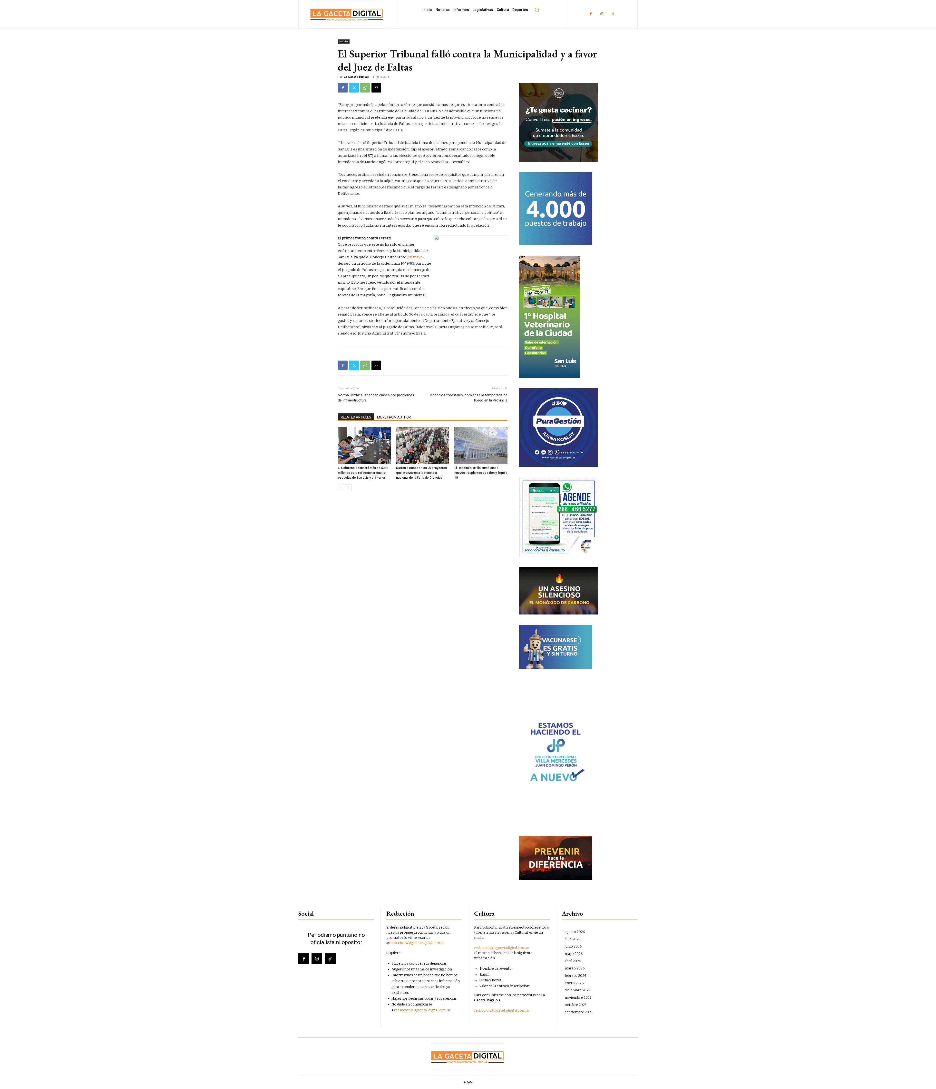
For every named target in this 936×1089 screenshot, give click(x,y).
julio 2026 (573, 939)
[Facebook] (590, 14)
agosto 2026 (575, 932)
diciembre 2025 (577, 990)
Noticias (343, 41)
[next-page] (349, 487)
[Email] (376, 88)
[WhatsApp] (365, 88)
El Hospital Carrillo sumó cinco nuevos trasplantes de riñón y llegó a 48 (480, 472)
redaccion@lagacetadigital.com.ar (416, 943)
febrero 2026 (575, 976)
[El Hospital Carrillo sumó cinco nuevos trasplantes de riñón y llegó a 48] (480, 445)
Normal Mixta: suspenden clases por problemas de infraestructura (376, 397)
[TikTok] (612, 14)
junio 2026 (573, 946)
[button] (536, 9)
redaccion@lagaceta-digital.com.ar (422, 1010)
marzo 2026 (575, 968)
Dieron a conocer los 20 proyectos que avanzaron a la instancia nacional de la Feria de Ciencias (421, 472)
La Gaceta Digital (356, 76)
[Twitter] (354, 88)
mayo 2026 (574, 954)
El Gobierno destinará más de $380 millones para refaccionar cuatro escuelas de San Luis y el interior (363, 472)
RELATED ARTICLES (356, 417)
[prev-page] (341, 487)
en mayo (415, 257)
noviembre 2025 (578, 998)
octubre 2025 (575, 1005)
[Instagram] (601, 14)
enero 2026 (574, 983)
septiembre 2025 (579, 1012)
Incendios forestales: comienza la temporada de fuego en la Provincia (468, 397)
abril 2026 (573, 961)
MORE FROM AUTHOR (394, 417)
